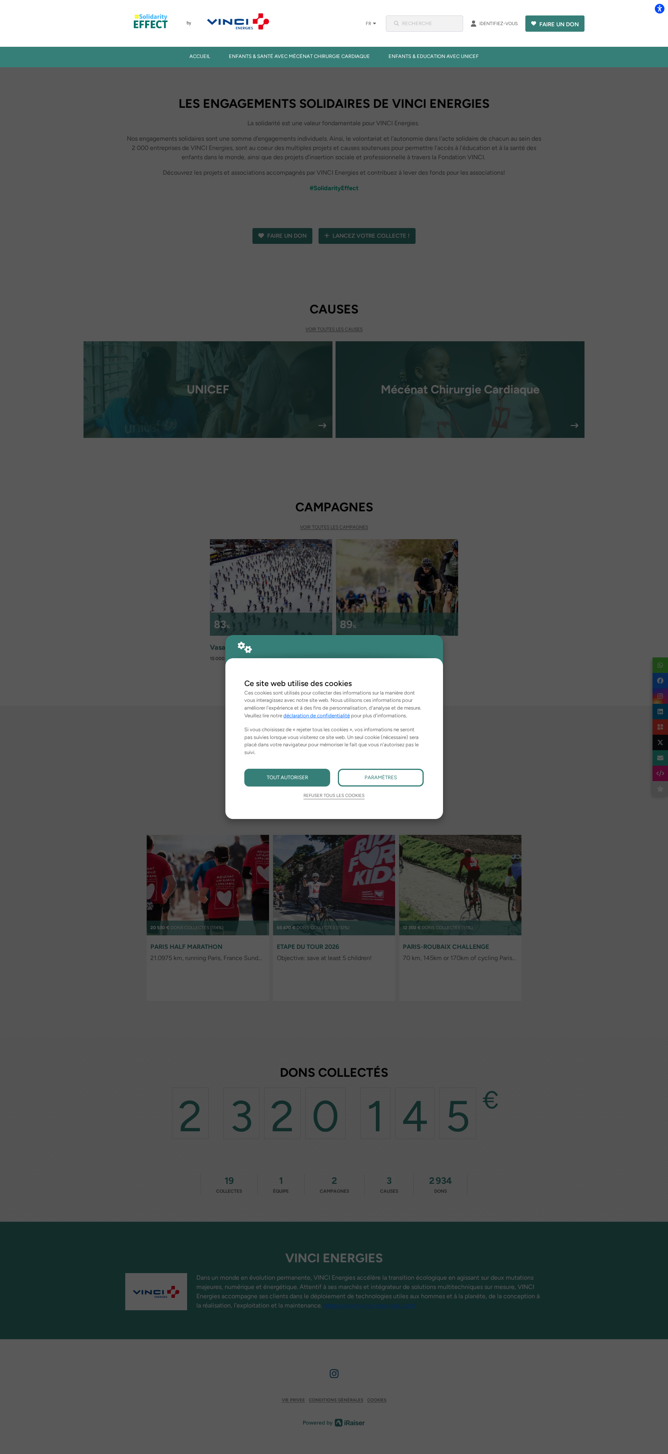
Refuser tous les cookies (334, 795)
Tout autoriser (287, 777)
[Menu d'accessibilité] (659, 8)
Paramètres (381, 777)
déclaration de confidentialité (316, 715)
